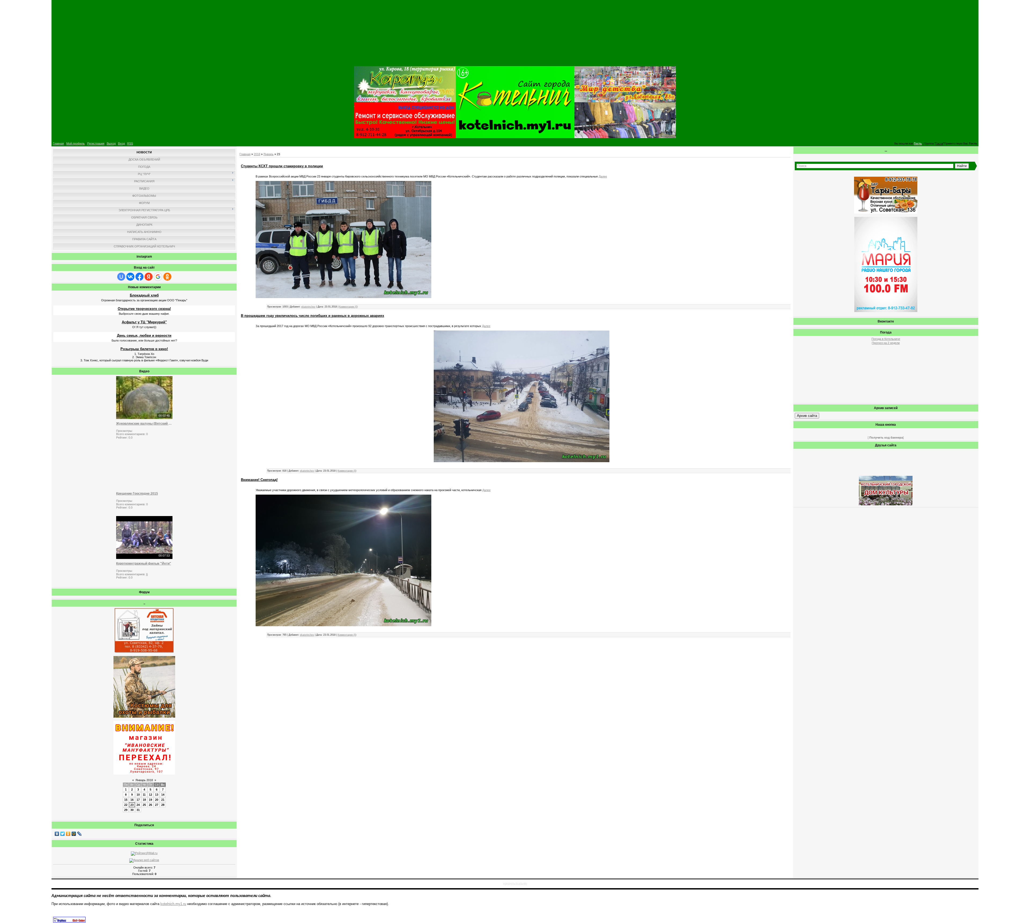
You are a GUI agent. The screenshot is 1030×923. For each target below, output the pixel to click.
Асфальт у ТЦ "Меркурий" (144, 322)
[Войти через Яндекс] (149, 277)
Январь (268, 154)
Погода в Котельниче (885, 338)
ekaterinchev (308, 306)
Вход (121, 143)
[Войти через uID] (121, 277)
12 (150, 794)
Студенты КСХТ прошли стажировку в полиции (282, 166)
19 (150, 799)
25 (144, 804)
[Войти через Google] (158, 276)
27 (156, 804)
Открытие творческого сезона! (144, 309)
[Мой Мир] (74, 833)
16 (132, 799)
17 (138, 799)
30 (132, 809)
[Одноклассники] (68, 833)
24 (138, 804)
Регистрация (95, 143)
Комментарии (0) (348, 306)
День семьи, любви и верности (144, 335)
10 (138, 794)
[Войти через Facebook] (139, 277)
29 (125, 809)
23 (132, 804)
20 (156, 799)
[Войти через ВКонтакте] (130, 277)
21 (162, 799)
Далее (603, 176)
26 (150, 804)
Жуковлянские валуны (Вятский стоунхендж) (144, 423)
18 (144, 799)
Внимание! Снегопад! (259, 480)
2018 (257, 154)
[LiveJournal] (79, 833)
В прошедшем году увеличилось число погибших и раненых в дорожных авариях (312, 316)
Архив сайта (807, 416)
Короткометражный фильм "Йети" (143, 563)
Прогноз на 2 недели (886, 342)
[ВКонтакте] (57, 833)
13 (156, 794)
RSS (130, 143)
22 (125, 804)
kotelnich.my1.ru (173, 904)
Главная (58, 143)
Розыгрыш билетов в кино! (144, 349)
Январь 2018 (144, 780)
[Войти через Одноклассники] (167, 277)
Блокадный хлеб (144, 295)
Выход (111, 143)
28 (162, 804)
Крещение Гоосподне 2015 (137, 493)
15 (125, 799)
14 (162, 794)
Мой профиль (75, 143)
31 (138, 809)
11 (144, 794)
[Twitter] (62, 833)
